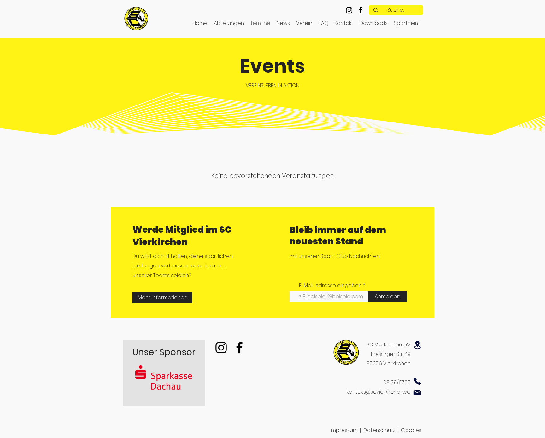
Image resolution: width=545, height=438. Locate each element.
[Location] (417, 345)
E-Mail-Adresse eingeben (330, 285)
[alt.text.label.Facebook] (360, 10)
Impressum (344, 430)
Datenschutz (379, 430)
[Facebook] (239, 347)
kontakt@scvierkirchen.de (379, 391)
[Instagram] (349, 10)
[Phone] (417, 381)
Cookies (411, 430)
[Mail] (417, 393)
